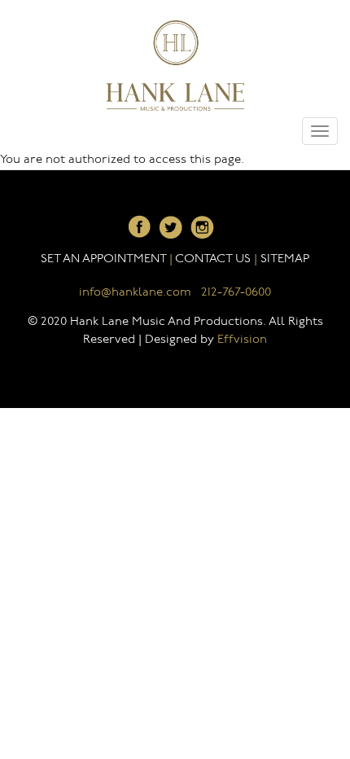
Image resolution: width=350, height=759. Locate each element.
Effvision (242, 339)
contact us (213, 259)
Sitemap (284, 259)
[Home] (175, 65)
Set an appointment (103, 259)
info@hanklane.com (135, 292)
